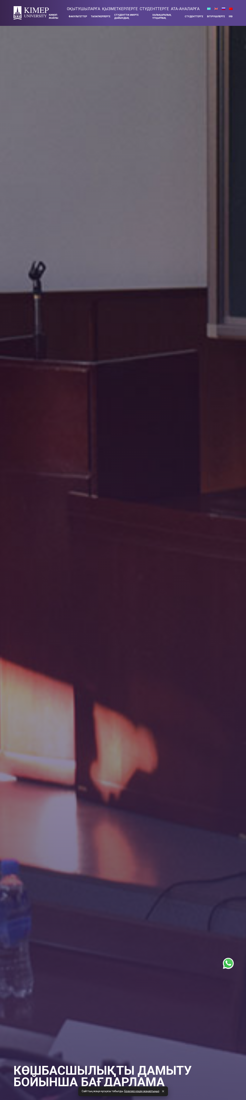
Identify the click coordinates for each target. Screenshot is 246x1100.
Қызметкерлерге (120, 9)
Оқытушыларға (83, 9)
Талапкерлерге (100, 16)
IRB (231, 16)
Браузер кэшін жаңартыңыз (141, 1091)
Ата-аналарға (185, 9)
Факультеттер (78, 16)
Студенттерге (154, 9)
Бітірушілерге (216, 16)
